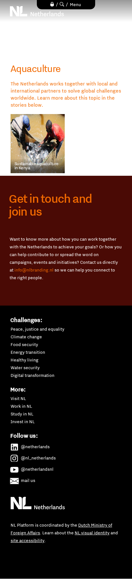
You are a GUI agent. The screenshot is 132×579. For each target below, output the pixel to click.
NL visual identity (92, 533)
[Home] (37, 11)
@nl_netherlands (38, 458)
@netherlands (35, 447)
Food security (24, 344)
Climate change (26, 337)
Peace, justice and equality (37, 329)
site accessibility (28, 540)
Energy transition (28, 352)
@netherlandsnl (37, 469)
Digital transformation (32, 375)
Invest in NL (23, 421)
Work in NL (21, 406)
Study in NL (22, 414)
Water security (25, 367)
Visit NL (18, 398)
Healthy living (24, 360)
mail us (28, 480)
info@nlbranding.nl (34, 270)
